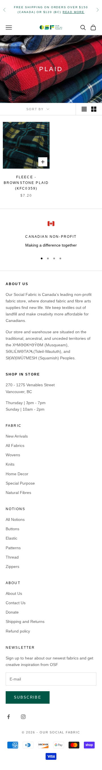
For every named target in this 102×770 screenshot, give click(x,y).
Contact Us (16, 603)
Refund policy (18, 631)
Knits (10, 464)
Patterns (13, 548)
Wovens (13, 455)
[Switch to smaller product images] (93, 109)
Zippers (12, 566)
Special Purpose (20, 483)
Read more (73, 12)
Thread (12, 557)
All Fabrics (15, 445)
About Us (14, 593)
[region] (51, 234)
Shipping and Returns (25, 621)
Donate (12, 612)
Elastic (11, 538)
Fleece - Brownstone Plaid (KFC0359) (26, 183)
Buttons (12, 529)
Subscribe (27, 697)
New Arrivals (17, 436)
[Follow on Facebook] (8, 717)
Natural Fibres (18, 492)
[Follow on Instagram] (23, 717)
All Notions (15, 519)
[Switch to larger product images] (84, 109)
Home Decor (17, 474)
